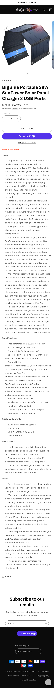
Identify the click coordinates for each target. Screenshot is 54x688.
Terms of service (27, 676)
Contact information (28, 680)
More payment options (27, 143)
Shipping (15, 108)
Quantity (6, 113)
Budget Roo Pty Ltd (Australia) (23, 671)
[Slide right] (33, 74)
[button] (3, 10)
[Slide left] (21, 74)
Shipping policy (43, 676)
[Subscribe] (46, 623)
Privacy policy (13, 676)
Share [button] (8, 577)
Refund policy (43, 671)
